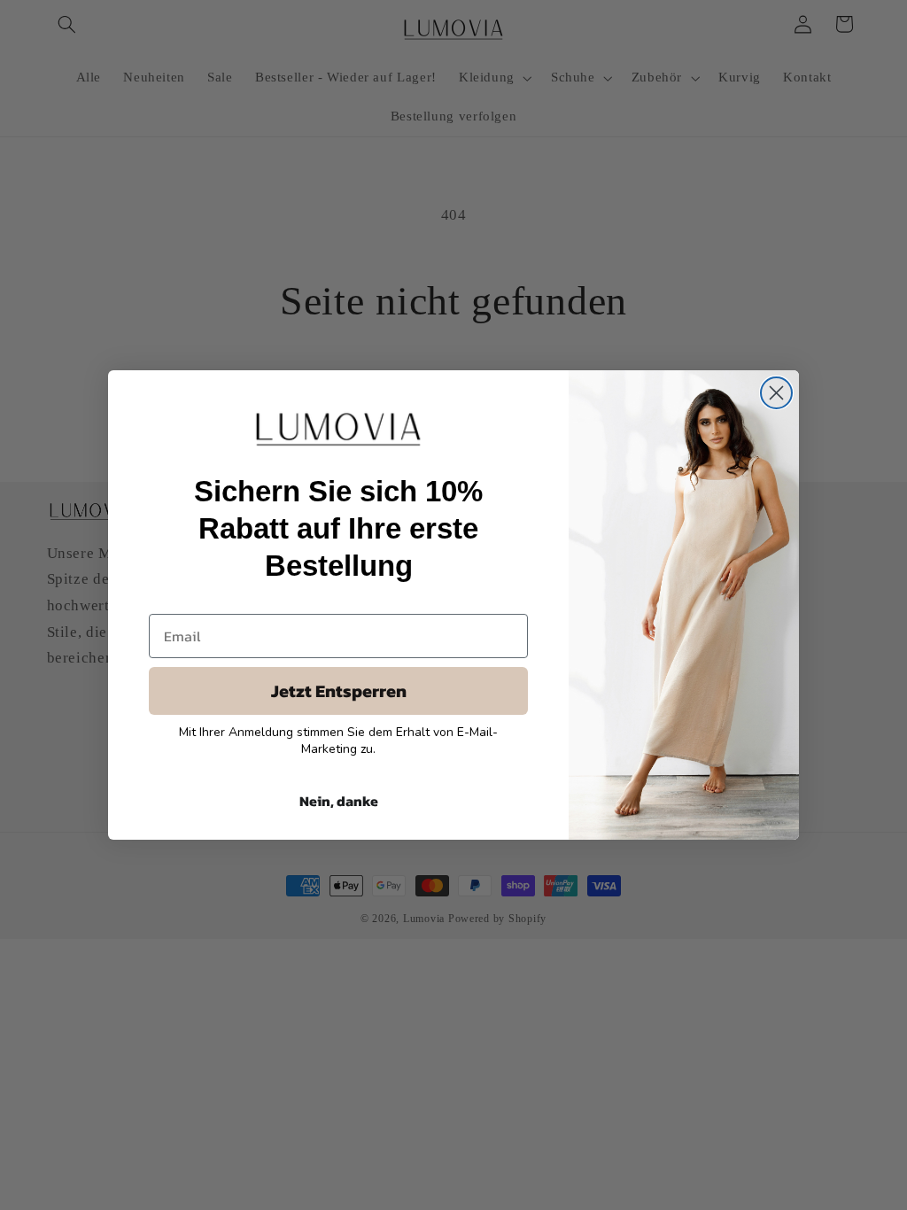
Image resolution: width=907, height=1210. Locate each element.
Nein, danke (338, 800)
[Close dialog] (776, 392)
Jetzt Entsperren (339, 691)
